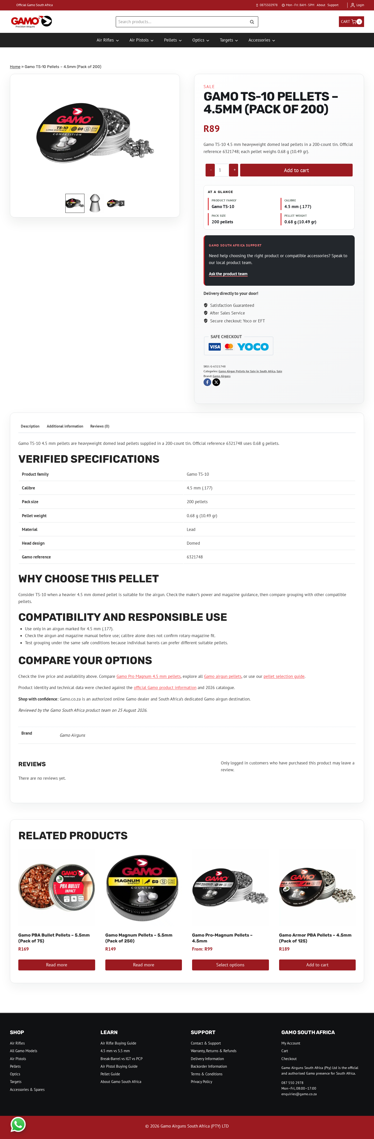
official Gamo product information (165, 687)
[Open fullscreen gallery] (149, 187)
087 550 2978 (292, 1082)
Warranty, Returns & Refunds (213, 1050)
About (321, 5)
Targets (15, 1081)
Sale (209, 86)
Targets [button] (226, 40)
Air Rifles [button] (105, 40)
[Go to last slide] (68, 203)
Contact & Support (206, 1043)
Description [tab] (30, 426)
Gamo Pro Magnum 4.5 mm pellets (149, 676)
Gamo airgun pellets (222, 676)
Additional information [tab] (65, 426)
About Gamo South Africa (120, 1081)
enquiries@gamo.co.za (299, 1094)
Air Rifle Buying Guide (118, 1043)
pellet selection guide (284, 676)
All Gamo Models (23, 1050)
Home (15, 66)
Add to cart (296, 170)
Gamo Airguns (222, 376)
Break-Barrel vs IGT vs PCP (121, 1058)
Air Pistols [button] (139, 40)
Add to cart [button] (317, 965)
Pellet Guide (110, 1074)
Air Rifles (17, 1043)
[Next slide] (122, 203)
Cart (284, 1050)
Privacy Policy (201, 1081)
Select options (230, 965)
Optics (15, 1074)
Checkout (289, 1058)
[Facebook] (207, 382)
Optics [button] (198, 40)
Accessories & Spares (27, 1089)
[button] (74, 203)
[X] (216, 382)
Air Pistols (18, 1058)
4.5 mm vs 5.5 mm (115, 1050)
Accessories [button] (259, 40)
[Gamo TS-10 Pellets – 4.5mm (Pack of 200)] (95, 133)
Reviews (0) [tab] (99, 426)
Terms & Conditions (206, 1074)
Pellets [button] (170, 40)
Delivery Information (207, 1058)
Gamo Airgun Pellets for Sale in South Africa (247, 371)
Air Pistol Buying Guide (119, 1066)
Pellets (15, 1066)
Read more (56, 965)
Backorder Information (209, 1066)
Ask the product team (228, 274)
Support (332, 5)
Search (253, 22)
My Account (290, 1043)
